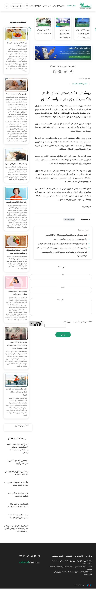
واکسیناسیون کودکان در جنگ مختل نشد (70, 239)
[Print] (54, 71)
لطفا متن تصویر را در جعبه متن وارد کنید (77, 322)
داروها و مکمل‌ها (35, 5)
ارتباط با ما (79, 556)
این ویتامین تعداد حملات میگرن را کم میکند (17, 293)
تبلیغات (69, 556)
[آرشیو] (20, 556)
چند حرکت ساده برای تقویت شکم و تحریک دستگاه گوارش (16, 392)
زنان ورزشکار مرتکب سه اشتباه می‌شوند (18, 494)
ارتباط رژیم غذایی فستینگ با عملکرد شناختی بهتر (16, 251)
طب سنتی (47, 5)
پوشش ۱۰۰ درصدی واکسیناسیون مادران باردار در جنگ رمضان (62, 248)
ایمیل (63, 287)
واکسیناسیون (69, 219)
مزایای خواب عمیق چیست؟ (16, 94)
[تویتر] (27, 556)
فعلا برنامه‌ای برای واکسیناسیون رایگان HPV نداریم (66, 235)
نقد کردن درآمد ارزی (21, 426)
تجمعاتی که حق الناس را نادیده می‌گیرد (18, 462)
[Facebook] (71, 71)
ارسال (63, 335)
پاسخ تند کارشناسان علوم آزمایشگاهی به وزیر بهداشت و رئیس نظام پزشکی (17, 448)
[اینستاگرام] (31, 556)
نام (63, 274)
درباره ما (89, 556)
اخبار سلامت (71, 5)
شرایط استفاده (57, 556)
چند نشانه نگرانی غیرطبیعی (16, 202)
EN (27, 6)
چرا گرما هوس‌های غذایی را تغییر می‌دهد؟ (17, 44)
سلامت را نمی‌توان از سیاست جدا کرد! (44, 32)
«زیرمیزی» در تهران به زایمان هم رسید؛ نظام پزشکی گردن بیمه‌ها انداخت (16, 528)
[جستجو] (6, 6)
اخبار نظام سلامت (79, 83)
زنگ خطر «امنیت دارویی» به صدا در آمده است (16, 484)
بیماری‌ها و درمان (58, 5)
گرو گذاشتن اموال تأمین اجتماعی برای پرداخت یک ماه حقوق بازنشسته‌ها (83, 37)
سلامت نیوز (85, 6)
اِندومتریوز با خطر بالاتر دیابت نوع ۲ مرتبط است (18, 505)
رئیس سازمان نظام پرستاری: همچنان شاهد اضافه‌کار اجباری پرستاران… (64, 37)
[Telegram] (59, 71)
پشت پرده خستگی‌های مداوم (16, 164)
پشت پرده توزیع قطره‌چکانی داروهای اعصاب (16, 473)
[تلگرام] (35, 556)
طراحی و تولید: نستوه (79, 585)
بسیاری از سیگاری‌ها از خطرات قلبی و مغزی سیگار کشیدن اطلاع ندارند (17, 345)
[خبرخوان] (24, 556)
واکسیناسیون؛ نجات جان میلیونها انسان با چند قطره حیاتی (62, 243)
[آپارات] (38, 556)
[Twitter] (65, 71)
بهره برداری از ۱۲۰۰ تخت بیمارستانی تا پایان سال (18, 516)
